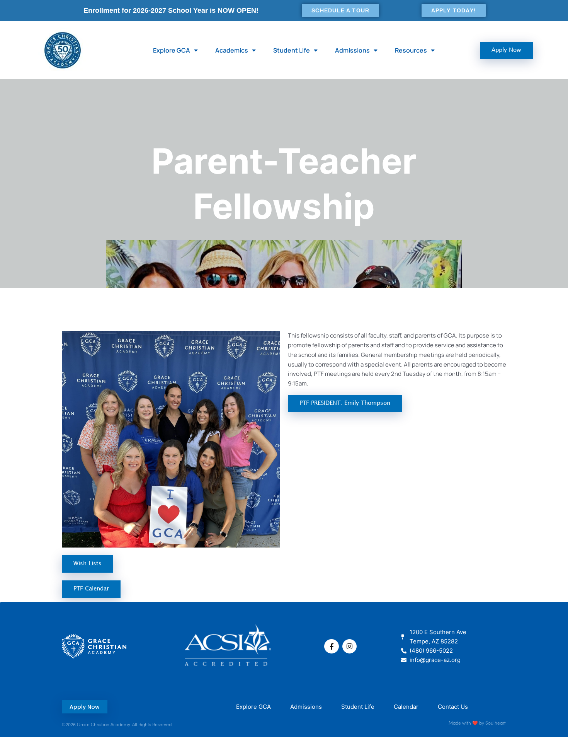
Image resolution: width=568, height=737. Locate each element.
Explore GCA (171, 50)
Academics (231, 50)
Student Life (291, 50)
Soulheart (495, 722)
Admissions (352, 50)
